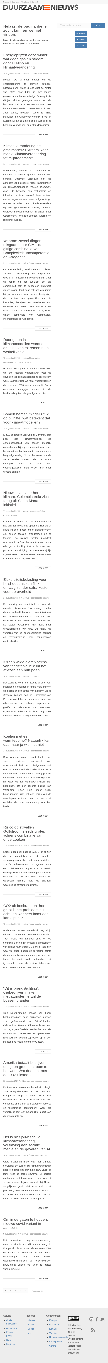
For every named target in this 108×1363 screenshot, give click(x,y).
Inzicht (25, 263)
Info (29, 1333)
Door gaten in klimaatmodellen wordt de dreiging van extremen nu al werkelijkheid (26, 346)
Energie (53, 1320)
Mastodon (11, 1344)
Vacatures (25, 2)
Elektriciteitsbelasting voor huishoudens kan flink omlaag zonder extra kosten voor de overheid (26, 585)
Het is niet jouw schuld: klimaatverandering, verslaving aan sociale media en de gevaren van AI (26, 1143)
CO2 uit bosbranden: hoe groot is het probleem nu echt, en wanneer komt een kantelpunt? (26, 912)
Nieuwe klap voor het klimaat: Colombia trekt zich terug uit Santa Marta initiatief (26, 499)
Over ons (15, 2)
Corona (52, 1346)
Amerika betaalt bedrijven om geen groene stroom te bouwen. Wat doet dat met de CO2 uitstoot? (25, 1069)
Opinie (31, 1329)
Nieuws (26, 73)
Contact (35, 2)
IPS (36, 676)
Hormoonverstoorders (59, 1337)
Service (6, 2)
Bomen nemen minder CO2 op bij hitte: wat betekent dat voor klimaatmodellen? (26, 418)
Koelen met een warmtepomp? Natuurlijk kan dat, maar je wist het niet (26, 740)
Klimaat (52, 1329)
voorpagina (8, 362)
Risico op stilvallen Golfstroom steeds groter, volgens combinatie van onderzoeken (24, 833)
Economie (54, 1324)
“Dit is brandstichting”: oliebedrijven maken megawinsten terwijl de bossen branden (22, 994)
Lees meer (43, 135)
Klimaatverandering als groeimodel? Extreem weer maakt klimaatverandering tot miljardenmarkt (25, 152)
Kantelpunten (55, 1342)
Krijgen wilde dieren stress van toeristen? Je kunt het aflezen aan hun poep (25, 666)
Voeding (53, 1333)
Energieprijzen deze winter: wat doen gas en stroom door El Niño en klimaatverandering (25, 61)
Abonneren (11, 1328)
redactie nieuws (42, 73)
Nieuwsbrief (34, 358)
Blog (8, 1340)
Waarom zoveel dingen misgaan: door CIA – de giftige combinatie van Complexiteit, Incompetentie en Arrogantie (26, 249)
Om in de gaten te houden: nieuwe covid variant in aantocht (25, 1223)
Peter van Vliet (41, 1155)
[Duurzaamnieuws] (40, 10)
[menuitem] (7, 2)
